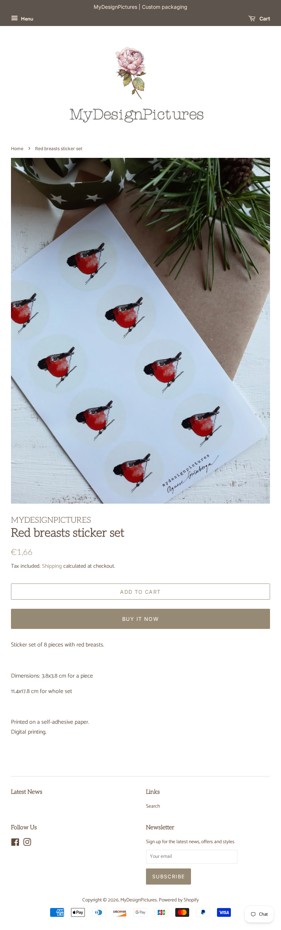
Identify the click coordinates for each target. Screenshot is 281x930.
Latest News (26, 792)
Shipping (52, 566)
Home (17, 148)
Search (153, 806)
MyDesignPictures (138, 900)
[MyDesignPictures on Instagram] (27, 844)
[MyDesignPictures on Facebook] (15, 844)
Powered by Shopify (179, 900)
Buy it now (140, 619)
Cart (264, 18)
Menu (26, 19)
